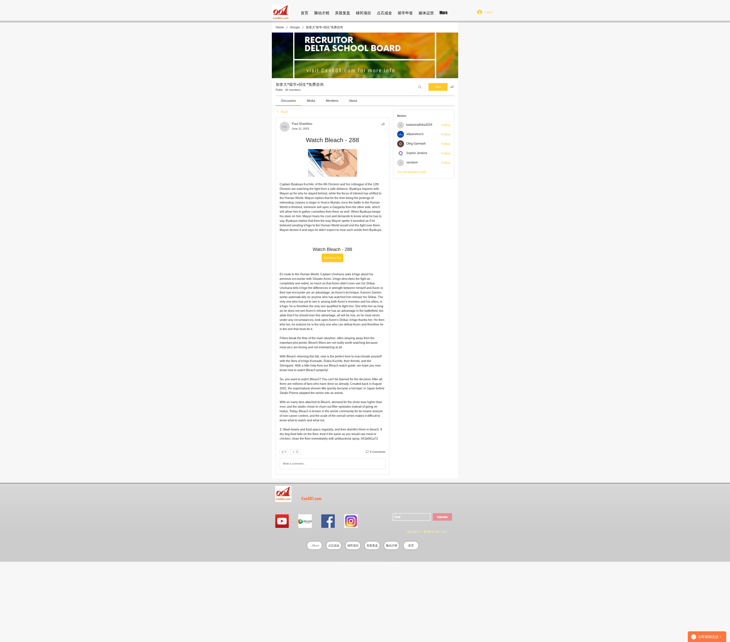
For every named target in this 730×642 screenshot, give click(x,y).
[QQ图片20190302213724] (305, 521)
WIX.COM (395, 564)
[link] (288, 100)
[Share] (383, 124)
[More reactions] (295, 451)
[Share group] (452, 86)
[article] (332, 296)
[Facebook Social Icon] (328, 521)
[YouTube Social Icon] (282, 521)
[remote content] (332, 163)
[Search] (420, 87)
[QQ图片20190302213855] (351, 521)
